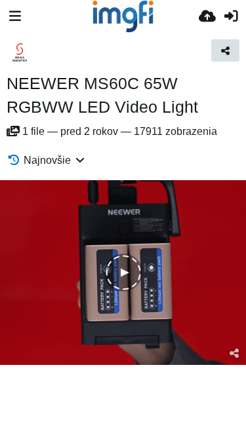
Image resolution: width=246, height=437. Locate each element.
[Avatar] (20, 52)
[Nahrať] (207, 16)
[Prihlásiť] (230, 16)
